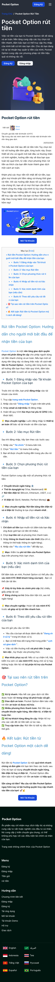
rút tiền (5, 881)
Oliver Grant (17, 128)
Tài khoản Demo (10, 920)
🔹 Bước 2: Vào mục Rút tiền (24, 270)
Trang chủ (7, 13)
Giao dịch (6, 930)
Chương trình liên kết (12, 896)
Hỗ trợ (5, 925)
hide (31, 251)
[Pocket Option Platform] (10, 4)
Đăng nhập (25, 63)
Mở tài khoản (27, 240)
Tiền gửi (6, 876)
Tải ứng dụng (8, 911)
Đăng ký (38, 4)
